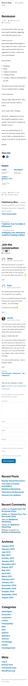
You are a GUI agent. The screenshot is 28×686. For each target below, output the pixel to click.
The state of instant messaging (10, 485)
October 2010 (8, 591)
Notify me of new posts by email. (12, 456)
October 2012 (8, 558)
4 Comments (6, 22)
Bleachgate (18, 170)
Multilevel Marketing (11, 489)
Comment (5, 401)
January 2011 (8, 582)
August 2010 (7, 597)
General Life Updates (11, 495)
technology (7, 642)
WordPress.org (8, 671)
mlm (4, 629)
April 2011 (6, 573)
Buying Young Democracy (13, 481)
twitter (5, 645)
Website (4, 439)
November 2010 (9, 588)
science (16, 194)
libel (4, 626)
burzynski (6, 614)
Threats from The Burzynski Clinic (14, 510)
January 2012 (8, 561)
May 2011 (6, 570)
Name (4, 421)
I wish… (4, 170)
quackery (10, 194)
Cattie (4, 514)
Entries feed (7, 665)
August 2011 (7, 567)
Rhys (4, 20)
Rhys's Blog (6, 3)
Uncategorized (8, 648)
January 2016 (8, 546)
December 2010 (9, 585)
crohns (5, 194)
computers (7, 617)
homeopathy (7, 623)
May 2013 (6, 555)
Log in (4, 662)
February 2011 (8, 579)
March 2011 (7, 576)
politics (5, 633)
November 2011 (9, 564)
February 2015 (8, 549)
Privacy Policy (5, 681)
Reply (3, 279)
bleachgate (7, 611)
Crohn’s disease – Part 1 (7, 179)
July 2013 (6, 552)
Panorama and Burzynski (13, 492)
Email (4, 430)
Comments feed (9, 668)
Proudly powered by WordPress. (17, 679)
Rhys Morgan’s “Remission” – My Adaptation (13, 374)
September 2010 (9, 594)
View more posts (9, 214)
